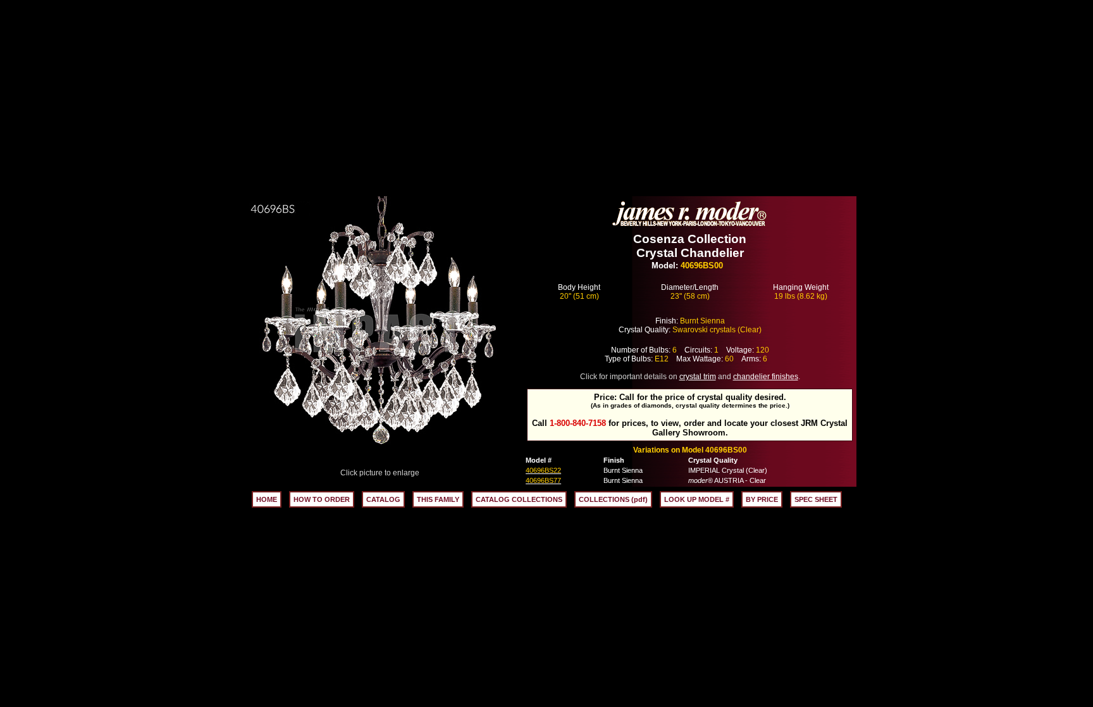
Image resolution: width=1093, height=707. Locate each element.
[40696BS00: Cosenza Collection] (380, 465)
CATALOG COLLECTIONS (519, 499)
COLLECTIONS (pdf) (613, 499)
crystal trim (697, 376)
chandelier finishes (765, 376)
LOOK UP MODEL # (696, 499)
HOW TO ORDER (321, 499)
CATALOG (383, 499)
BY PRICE (762, 499)
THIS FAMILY (438, 499)
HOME (266, 499)
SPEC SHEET (815, 499)
